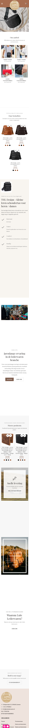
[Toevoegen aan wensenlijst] (11, 125)
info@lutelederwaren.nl (9, 709)
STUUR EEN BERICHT (14, 682)
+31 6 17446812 (7, 706)
